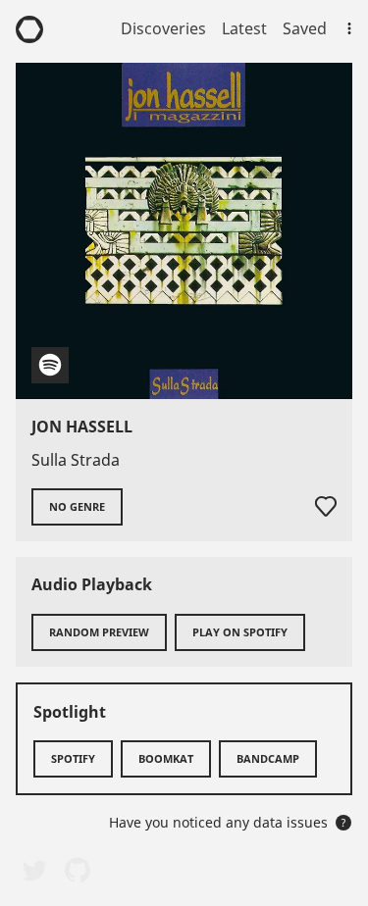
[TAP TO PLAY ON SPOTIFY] (184, 231)
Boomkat (165, 758)
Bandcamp (268, 758)
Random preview (99, 632)
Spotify (73, 758)
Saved (305, 28)
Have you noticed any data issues (227, 822)
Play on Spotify (240, 632)
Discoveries (163, 28)
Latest (244, 28)
